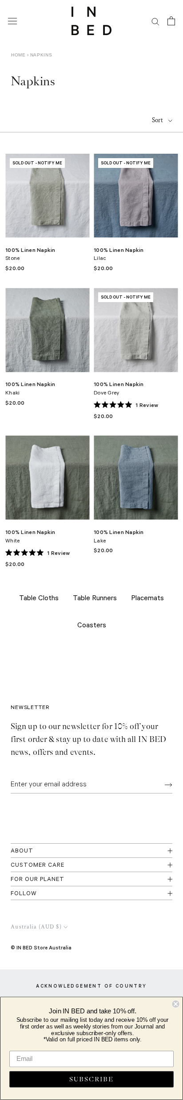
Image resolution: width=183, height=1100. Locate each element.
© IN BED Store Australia (41, 947)
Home (18, 54)
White (12, 541)
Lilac (100, 259)
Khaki (12, 394)
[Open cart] (171, 20)
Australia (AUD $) (36, 927)
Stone (12, 259)
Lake (100, 541)
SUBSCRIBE (91, 1079)
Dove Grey (106, 394)
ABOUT (22, 851)
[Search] (155, 21)
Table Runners (95, 599)
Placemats (147, 599)
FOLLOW (24, 894)
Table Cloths (39, 599)
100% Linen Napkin (30, 250)
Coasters (91, 626)
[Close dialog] (175, 1004)
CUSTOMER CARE (37, 865)
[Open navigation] (12, 20)
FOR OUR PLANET (37, 880)
